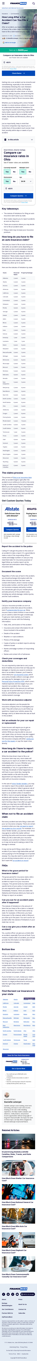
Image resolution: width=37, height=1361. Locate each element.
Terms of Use (12, 1354)
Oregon (5, 1034)
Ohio (25, 1031)
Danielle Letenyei (12, 1102)
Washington (27, 1043)
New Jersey (17, 1025)
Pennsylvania (18, 1034)
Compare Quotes (12, 529)
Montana (16, 1022)
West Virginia (34, 1044)
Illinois (4, 1010)
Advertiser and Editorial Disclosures (13, 8)
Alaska (16, 999)
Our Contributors (7, 1309)
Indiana (16, 1010)
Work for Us (22, 1304)
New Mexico (27, 1025)
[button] (3, 3)
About (4, 1299)
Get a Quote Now (18, 1069)
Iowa (25, 1010)
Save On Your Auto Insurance (19, 1055)
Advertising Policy (14, 1347)
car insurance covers (21, 675)
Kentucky (5, 1014)
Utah (33, 1040)
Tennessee (17, 1040)
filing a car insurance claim (22, 477)
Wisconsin (6, 1049)
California (5, 1003)
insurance (5, 13)
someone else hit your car (16, 610)
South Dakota (7, 1040)
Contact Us (22, 1309)
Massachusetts (7, 1018)
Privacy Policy (13, 68)
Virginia (16, 1043)
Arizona (26, 999)
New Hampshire (6, 1026)
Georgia (16, 1007)
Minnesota (27, 1018)
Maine (25, 1014)
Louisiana (16, 1014)
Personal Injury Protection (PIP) (13, 681)
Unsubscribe (25, 1354)
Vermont (5, 1043)
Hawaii (25, 1007)
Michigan (16, 1018)
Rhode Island (25, 1035)
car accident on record (20, 860)
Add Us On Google (10, 42)
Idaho (34, 1007)
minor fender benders (20, 784)
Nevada (34, 1022)
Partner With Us (7, 1313)
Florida (5, 1007)
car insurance (15, 13)
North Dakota (17, 1031)
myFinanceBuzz (7, 1317)
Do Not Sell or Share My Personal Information (18, 1350)
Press (20, 1299)
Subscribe (21, 1313)
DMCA (18, 1354)
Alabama (5, 999)
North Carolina (7, 1031)
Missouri (5, 1022)
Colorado (16, 1003)
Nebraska (26, 1022)
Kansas (34, 1010)
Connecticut (27, 1003)
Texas (25, 1040)
